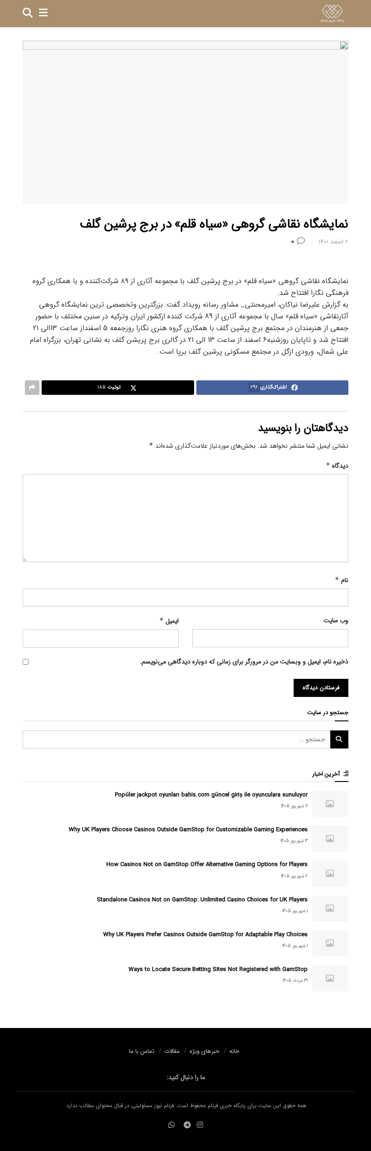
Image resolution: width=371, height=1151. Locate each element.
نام (341, 580)
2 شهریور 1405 (294, 876)
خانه (234, 1051)
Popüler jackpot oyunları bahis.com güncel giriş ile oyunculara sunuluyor (211, 795)
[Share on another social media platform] (32, 387)
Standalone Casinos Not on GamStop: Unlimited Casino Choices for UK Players (202, 900)
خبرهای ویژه (204, 1051)
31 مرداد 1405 (295, 980)
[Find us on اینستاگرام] (200, 1125)
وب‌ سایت (335, 620)
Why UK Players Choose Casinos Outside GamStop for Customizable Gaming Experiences (188, 829)
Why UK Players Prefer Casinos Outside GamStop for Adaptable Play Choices (205, 934)
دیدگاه (337, 466)
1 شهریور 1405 (295, 911)
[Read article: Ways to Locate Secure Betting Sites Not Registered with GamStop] (330, 978)
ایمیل (169, 621)
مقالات (172, 1051)
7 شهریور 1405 (294, 806)
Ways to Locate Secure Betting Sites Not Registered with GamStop (218, 969)
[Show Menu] (43, 13)
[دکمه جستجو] (28, 13)
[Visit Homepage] (332, 14)
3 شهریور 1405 (294, 841)
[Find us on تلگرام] (187, 1125)
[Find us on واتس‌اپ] (171, 1125)
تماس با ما (141, 1051)
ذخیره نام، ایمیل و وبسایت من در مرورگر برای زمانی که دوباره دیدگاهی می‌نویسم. (244, 662)
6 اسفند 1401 (333, 241)
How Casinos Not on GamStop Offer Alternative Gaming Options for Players (207, 864)
